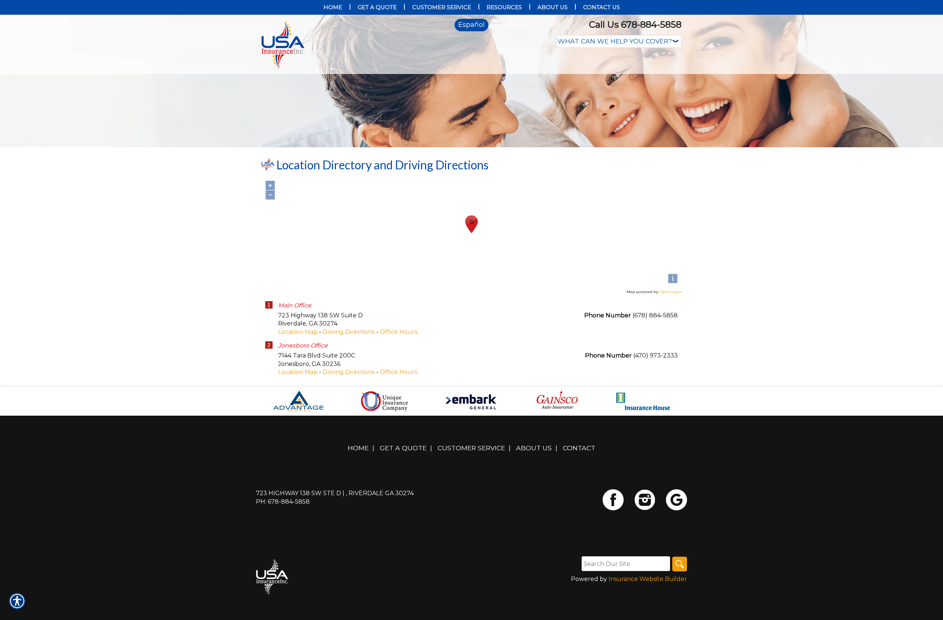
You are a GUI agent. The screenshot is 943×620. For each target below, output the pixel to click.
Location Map (298, 331)
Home (358, 448)
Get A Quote (403, 448)
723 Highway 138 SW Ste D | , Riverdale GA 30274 (335, 493)
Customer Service (471, 448)
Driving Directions (349, 331)
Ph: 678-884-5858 (283, 501)
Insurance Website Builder (648, 578)
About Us (534, 448)
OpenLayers (670, 291)
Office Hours (398, 331)
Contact (579, 448)
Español (471, 25)
